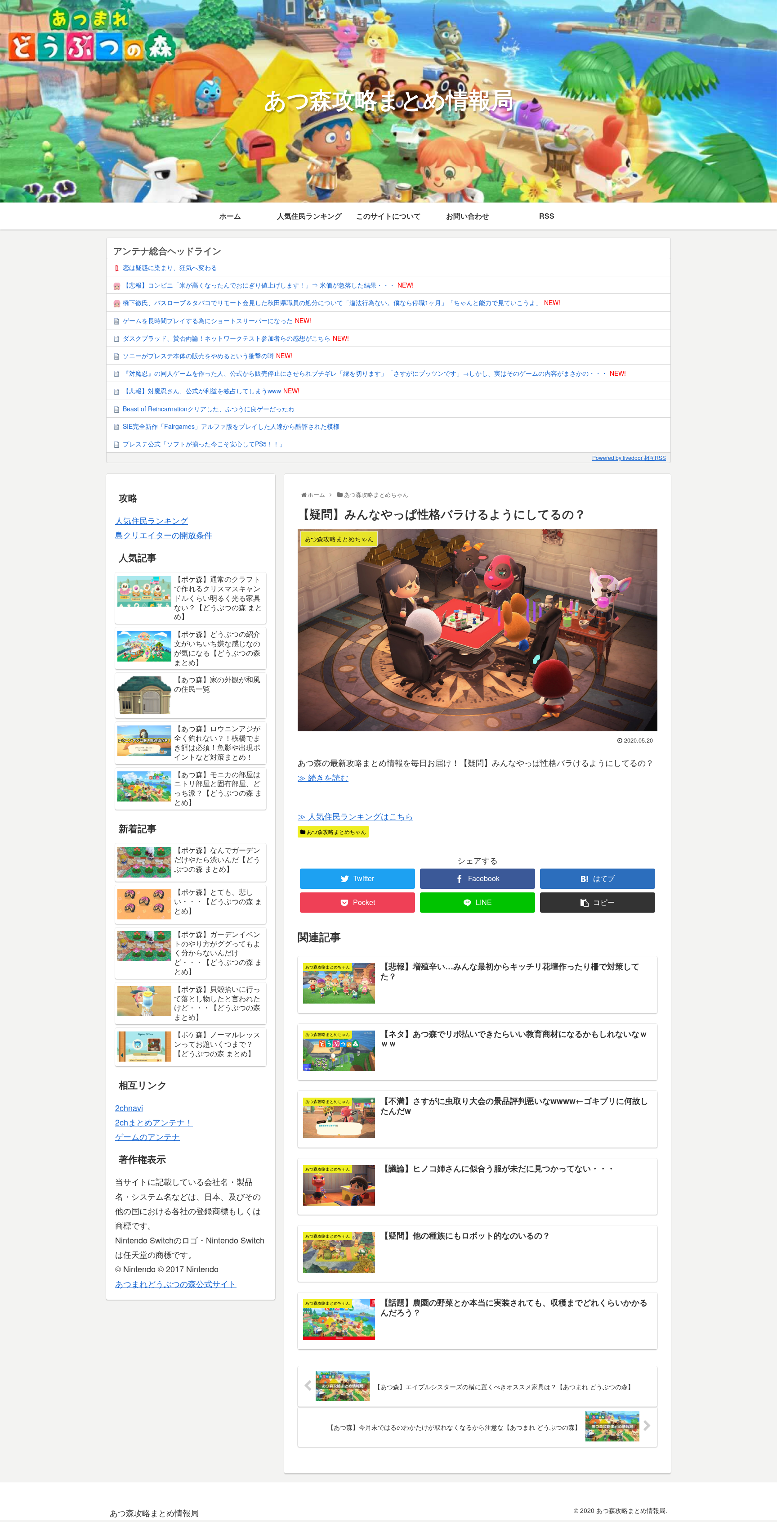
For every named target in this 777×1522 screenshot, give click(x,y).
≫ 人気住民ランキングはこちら (355, 816)
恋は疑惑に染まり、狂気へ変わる (170, 267)
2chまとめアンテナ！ (154, 1122)
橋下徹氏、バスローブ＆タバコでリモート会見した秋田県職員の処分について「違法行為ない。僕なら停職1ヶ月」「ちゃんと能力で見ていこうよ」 (332, 302)
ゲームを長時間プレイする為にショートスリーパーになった (208, 320)
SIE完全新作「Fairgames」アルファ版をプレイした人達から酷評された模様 (231, 426)
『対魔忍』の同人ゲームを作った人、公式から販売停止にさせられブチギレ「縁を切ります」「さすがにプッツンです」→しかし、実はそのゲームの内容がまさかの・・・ (365, 373)
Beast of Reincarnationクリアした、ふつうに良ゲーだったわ (209, 408)
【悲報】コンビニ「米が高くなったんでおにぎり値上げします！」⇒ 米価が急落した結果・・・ (259, 284)
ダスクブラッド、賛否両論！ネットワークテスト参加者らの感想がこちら (226, 337)
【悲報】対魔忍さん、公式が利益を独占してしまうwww (202, 390)
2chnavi (129, 1107)
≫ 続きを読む (323, 777)
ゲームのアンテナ (147, 1136)
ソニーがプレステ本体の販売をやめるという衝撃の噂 (198, 355)
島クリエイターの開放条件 (163, 534)
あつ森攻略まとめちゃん (335, 831)
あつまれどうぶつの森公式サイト (176, 1283)
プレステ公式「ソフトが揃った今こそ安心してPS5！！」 (204, 443)
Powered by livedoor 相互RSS (629, 457)
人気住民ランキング (151, 520)
